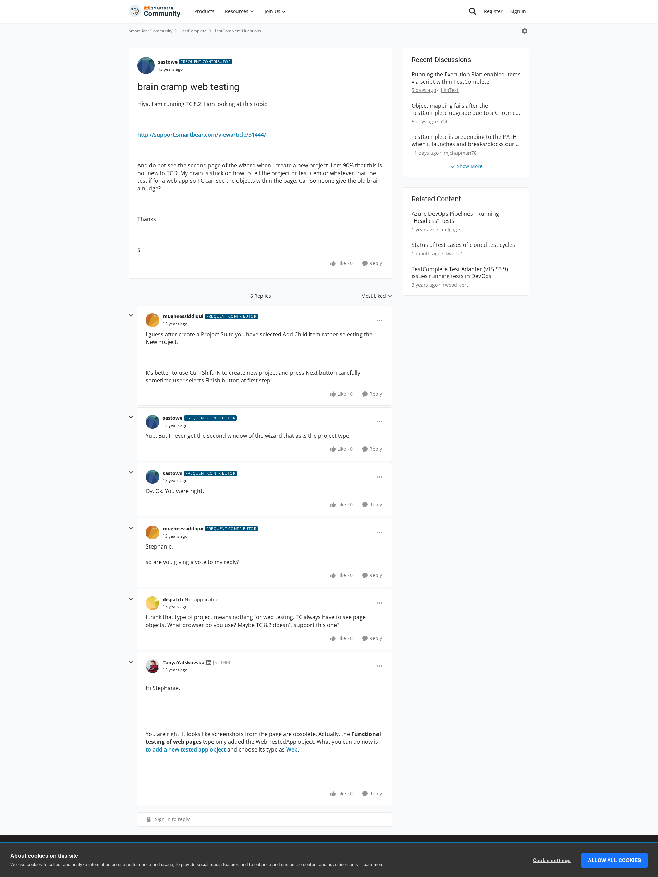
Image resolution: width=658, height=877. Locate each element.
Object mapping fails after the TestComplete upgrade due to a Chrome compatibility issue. (464, 109)
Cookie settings (552, 860)
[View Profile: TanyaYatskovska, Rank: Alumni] (152, 666)
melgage (450, 229)
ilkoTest (450, 90)
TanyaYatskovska (183, 662)
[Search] (472, 11)
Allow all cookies (614, 860)
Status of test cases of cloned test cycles (463, 245)
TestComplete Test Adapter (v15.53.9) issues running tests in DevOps (460, 273)
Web (292, 749)
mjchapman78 (460, 152)
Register (493, 11)
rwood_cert (455, 284)
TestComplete (193, 31)
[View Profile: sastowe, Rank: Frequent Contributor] (146, 65)
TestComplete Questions (237, 31)
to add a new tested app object (186, 749)
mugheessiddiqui (183, 316)
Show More (470, 166)
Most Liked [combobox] (376, 295)
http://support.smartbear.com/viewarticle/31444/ (201, 135)
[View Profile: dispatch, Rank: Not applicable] (152, 603)
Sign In (518, 11)
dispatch (173, 599)
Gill (445, 121)
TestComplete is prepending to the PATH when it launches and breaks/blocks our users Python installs (464, 140)
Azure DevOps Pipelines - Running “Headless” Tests (455, 217)
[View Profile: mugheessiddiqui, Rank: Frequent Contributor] (152, 320)
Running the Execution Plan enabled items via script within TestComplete (466, 78)
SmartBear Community (150, 31)
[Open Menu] (524, 31)
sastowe (168, 62)
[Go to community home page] (155, 11)
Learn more (372, 864)
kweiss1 (454, 253)
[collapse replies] (131, 316)
